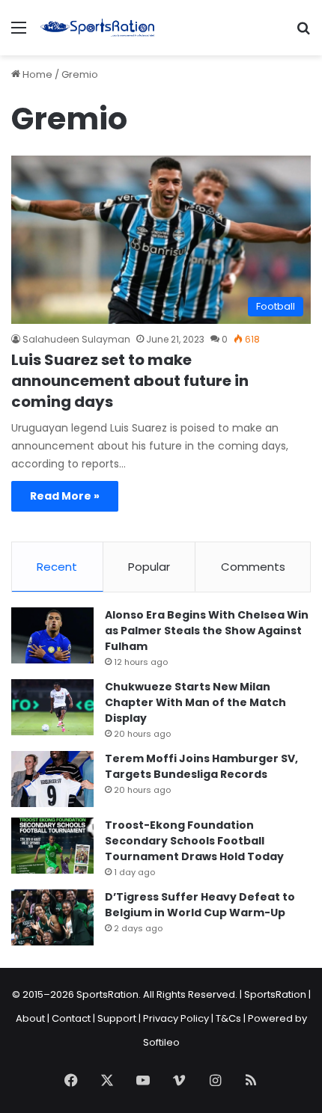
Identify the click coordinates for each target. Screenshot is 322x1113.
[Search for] (303, 33)
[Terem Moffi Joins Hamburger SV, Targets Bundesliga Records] (52, 779)
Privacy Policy (176, 1018)
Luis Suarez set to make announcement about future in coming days (130, 380)
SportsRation (275, 994)
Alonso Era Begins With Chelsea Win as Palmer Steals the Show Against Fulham (207, 630)
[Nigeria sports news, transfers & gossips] (97, 27)
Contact (71, 1018)
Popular (149, 566)
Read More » (65, 495)
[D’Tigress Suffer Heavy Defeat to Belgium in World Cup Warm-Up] (52, 917)
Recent (57, 566)
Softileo (161, 1042)
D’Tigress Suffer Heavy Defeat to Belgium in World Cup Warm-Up (200, 904)
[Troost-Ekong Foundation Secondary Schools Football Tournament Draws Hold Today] (52, 846)
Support (116, 1018)
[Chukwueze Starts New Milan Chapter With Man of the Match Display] (52, 707)
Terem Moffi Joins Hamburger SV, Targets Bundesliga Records (201, 766)
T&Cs (228, 1018)
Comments (253, 566)
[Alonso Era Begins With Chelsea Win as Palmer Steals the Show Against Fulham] (52, 635)
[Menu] (18, 33)
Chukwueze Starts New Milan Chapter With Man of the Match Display (195, 702)
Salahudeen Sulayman (76, 339)
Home (36, 74)
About (30, 1018)
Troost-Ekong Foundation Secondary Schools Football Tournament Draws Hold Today (194, 841)
